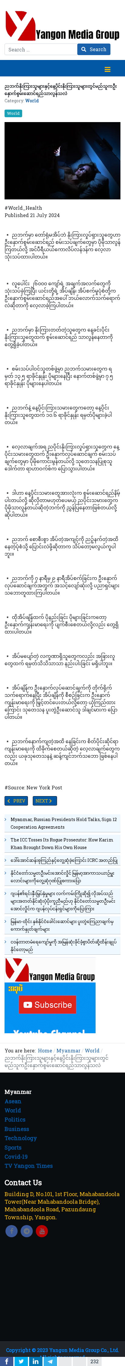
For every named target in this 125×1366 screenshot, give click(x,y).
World (32, 101)
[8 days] (50, 994)
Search (97, 49)
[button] (107, 68)
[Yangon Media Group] (62, 26)
